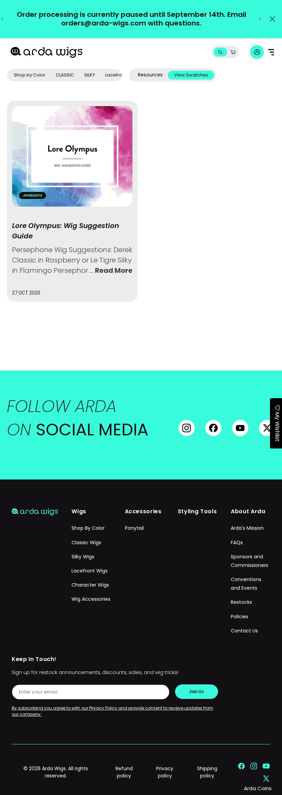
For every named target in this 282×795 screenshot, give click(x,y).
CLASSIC (65, 75)
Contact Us (244, 630)
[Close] (272, 19)
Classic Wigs (86, 542)
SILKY (89, 75)
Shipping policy (207, 772)
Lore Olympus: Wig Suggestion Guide (65, 231)
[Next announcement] (260, 19)
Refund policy (124, 772)
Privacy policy (164, 772)
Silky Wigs (83, 556)
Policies (239, 616)
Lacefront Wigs (90, 570)
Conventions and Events (246, 583)
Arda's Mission (247, 528)
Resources (150, 74)
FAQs (237, 542)
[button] (220, 52)
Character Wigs (90, 584)
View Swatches (191, 75)
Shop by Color (29, 75)
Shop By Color (88, 528)
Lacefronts (117, 75)
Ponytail (134, 528)
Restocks (241, 602)
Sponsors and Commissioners (249, 561)
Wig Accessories (91, 599)
